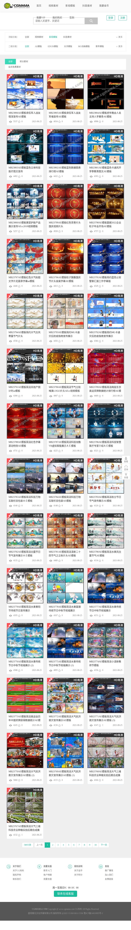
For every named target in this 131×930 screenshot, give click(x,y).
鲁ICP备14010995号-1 (93, 913)
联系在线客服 (65, 893)
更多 (120, 37)
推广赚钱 (109, 870)
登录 (110, 18)
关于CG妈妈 (18, 870)
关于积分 (78, 875)
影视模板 (53, 37)
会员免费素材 (14, 67)
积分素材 (24, 61)
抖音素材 (67, 37)
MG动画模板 (84, 46)
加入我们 (109, 875)
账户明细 (47, 875)
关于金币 (78, 870)
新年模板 (100, 46)
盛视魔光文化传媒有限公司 (40, 913)
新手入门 (47, 870)
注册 (122, 18)
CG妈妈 (78, 909)
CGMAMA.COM (75, 913)
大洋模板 (68, 46)
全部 (27, 37)
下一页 (104, 845)
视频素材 (39, 37)
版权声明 (17, 875)
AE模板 (38, 46)
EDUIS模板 (53, 46)
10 (95, 845)
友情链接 (109, 879)
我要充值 (47, 879)
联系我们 (17, 879)
